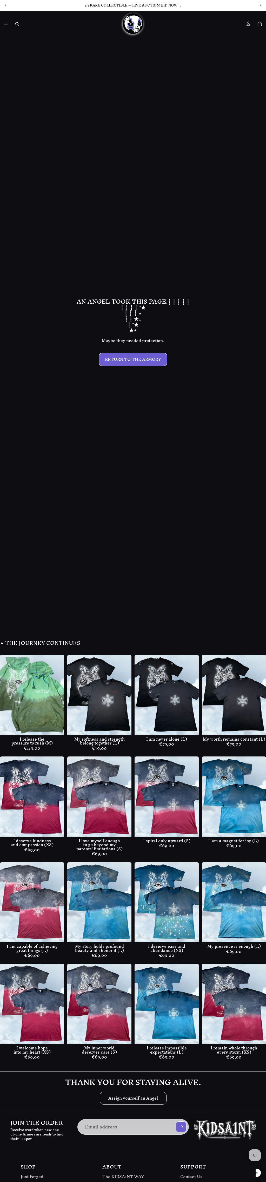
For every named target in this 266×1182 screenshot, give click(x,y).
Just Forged (32, 1176)
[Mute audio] (256, 1173)
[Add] (56, 727)
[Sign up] (181, 1126)
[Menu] (6, 24)
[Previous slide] (5, 695)
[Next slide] (58, 695)
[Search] (17, 24)
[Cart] (259, 24)
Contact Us (191, 1176)
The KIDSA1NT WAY (123, 1176)
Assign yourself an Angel (133, 1098)
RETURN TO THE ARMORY (133, 359)
